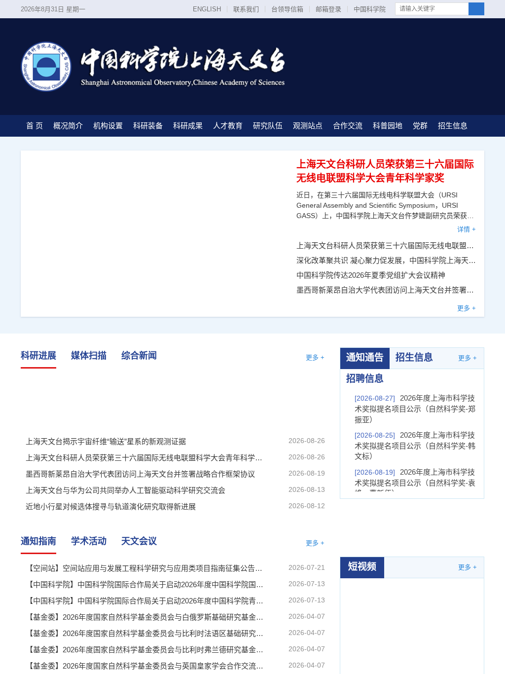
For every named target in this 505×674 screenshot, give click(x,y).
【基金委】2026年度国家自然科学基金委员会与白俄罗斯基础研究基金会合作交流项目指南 (146, 617)
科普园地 (387, 125)
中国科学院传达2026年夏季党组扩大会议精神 (370, 275)
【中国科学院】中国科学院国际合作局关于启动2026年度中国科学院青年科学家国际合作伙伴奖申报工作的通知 (146, 601)
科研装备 (148, 125)
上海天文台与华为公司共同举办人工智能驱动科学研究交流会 (125, 490)
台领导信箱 (287, 9)
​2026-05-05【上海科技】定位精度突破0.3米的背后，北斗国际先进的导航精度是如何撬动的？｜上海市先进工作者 (412, 623)
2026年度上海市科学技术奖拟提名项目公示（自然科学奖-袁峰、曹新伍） (415, 482)
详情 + (466, 229)
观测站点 (308, 125)
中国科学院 (370, 9)
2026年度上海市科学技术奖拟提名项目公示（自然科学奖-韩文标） (415, 445)
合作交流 (347, 125)
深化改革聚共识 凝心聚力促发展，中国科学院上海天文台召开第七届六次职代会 (386, 260)
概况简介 (68, 125)
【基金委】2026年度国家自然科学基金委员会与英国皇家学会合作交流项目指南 (146, 666)
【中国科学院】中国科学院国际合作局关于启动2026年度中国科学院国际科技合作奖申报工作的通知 (146, 584)
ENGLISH (207, 9)
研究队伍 (268, 125)
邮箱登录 (328, 9)
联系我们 (246, 9)
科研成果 (188, 125)
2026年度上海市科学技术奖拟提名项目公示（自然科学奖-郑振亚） (415, 408)
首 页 (34, 125)
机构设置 (108, 125)
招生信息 (453, 125)
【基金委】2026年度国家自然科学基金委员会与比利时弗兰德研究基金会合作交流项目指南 (146, 649)
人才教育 (228, 125)
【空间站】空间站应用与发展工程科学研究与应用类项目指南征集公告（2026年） (146, 568)
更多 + (466, 308)
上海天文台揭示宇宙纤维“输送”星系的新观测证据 (66, 400)
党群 (420, 125)
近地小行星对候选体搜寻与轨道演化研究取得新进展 (111, 506)
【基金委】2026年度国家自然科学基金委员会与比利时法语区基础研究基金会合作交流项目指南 (146, 633)
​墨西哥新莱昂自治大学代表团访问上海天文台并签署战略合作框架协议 (386, 290)
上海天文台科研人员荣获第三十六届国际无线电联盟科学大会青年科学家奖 (386, 245)
